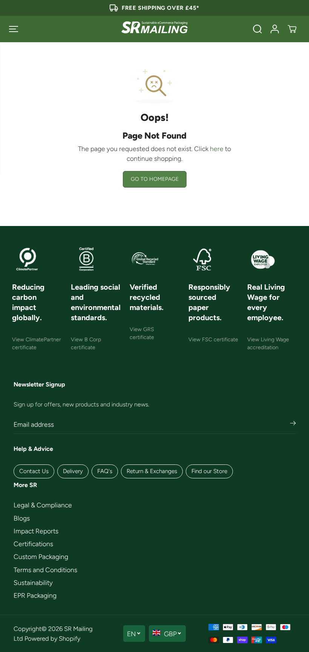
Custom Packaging (41, 556)
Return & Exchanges (152, 471)
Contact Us (34, 471)
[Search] (257, 29)
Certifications (33, 544)
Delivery (73, 471)
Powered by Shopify (52, 638)
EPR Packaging (35, 595)
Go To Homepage (155, 179)
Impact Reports (36, 531)
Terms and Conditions (45, 570)
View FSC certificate (213, 339)
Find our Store (209, 471)
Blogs (22, 518)
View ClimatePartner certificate (36, 343)
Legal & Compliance (43, 505)
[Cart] (292, 29)
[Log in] (275, 29)
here (216, 149)
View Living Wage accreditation (268, 343)
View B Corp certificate (86, 343)
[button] (13, 29)
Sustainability (33, 582)
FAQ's (104, 471)
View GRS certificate (142, 333)
